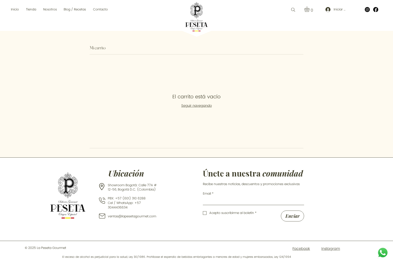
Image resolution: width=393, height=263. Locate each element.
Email (208, 194)
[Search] (293, 10)
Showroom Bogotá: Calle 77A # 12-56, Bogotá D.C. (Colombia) (132, 187)
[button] (31, 9)
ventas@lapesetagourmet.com (132, 216)
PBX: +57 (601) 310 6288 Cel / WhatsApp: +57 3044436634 (127, 203)
